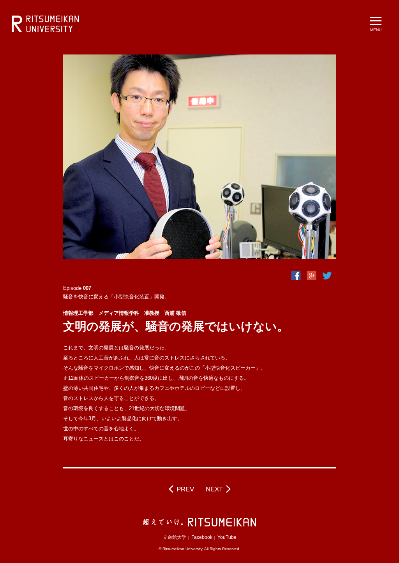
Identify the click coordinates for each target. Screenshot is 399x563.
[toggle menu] (375, 23)
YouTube (227, 537)
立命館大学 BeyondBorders (45, 24)
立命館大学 (174, 537)
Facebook (201, 537)
